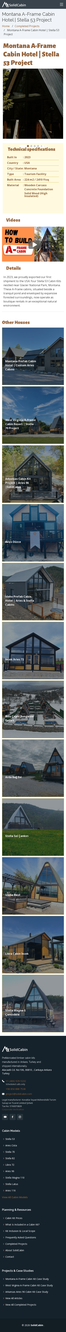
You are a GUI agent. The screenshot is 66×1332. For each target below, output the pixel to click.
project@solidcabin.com (19, 1093)
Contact (9, 1257)
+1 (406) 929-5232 (16, 1081)
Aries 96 (9, 1171)
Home (6, 26)
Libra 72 (9, 1165)
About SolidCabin (14, 1250)
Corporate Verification (13, 1109)
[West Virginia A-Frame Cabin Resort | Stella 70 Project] (33, 415)
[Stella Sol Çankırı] (33, 827)
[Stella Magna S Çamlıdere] (33, 1003)
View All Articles (13, 1298)
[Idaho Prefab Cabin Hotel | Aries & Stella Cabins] (33, 591)
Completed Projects (27, 26)
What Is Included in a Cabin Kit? (22, 1224)
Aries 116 (10, 1190)
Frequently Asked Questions (20, 1237)
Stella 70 (10, 1152)
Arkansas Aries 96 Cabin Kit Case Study (26, 1292)
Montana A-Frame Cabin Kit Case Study (27, 1279)
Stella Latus (11, 1184)
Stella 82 (10, 1158)
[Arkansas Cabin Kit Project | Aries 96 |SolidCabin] (33, 474)
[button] (28, 146)
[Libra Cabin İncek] (33, 944)
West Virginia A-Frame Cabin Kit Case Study (29, 1285)
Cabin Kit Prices (13, 1218)
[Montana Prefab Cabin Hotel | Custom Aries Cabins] (33, 356)
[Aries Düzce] (33, 532)
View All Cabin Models (15, 1197)
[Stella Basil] (33, 885)
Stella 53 (10, 1139)
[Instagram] (20, 1117)
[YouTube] (5, 1117)
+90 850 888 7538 (16, 1089)
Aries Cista (11, 1145)
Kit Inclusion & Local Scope (20, 1231)
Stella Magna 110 (14, 1177)
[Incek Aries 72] (33, 650)
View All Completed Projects (20, 1305)
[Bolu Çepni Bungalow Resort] (33, 709)
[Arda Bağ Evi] (33, 768)
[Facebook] (12, 1117)
